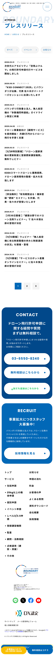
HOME (7, 34)
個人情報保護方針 (12, 625)
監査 (27, 3)
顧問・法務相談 (32, 3)
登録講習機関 (23, 3)
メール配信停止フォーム (27, 621)
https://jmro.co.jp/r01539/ (21, 587)
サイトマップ (10, 621)
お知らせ (15, 34)
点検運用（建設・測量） (40, 3)
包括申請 (13, 3)
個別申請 (18, 3)
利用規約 (20, 632)
